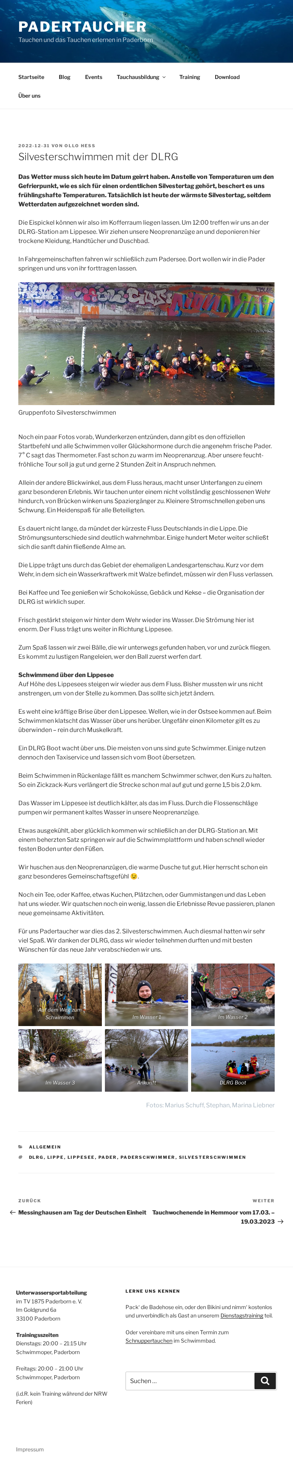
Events (93, 77)
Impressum (30, 1449)
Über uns (29, 95)
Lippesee (81, 1157)
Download (227, 77)
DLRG (36, 1157)
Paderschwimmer (148, 1157)
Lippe (55, 1157)
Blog (65, 77)
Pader (107, 1157)
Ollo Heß (80, 145)
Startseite (31, 77)
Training (189, 77)
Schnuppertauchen (149, 1340)
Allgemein (45, 1147)
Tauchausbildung (138, 77)
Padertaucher (82, 26)
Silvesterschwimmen (212, 1157)
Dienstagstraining (242, 1315)
